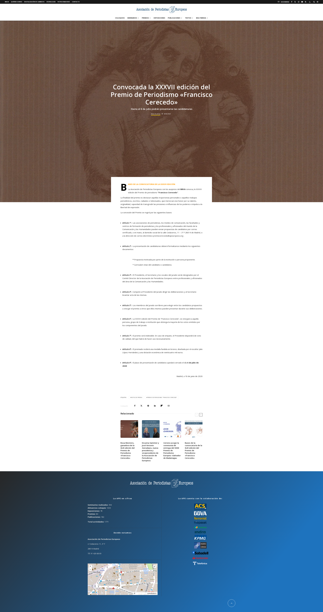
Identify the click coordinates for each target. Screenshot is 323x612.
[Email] (169, 406)
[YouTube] (302, 2)
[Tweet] (141, 406)
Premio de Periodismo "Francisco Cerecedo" (162, 397)
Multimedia (201, 18)
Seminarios (132, 18)
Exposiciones (159, 18)
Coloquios (120, 18)
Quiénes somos (16, 2)
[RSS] (305, 2)
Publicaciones (174, 18)
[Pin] (148, 406)
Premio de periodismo (158, 192)
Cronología (51, 2)
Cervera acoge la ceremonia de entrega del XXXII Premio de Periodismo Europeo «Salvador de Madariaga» (172, 450)
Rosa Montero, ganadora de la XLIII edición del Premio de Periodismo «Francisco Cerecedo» (127, 450)
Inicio (7, 2)
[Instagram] (298, 2)
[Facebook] (291, 2)
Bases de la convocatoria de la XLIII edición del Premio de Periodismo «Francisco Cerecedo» (193, 450)
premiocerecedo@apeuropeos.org (168, 236)
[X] (295, 2)
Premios (145, 18)
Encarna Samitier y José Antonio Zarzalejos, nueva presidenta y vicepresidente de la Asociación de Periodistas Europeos (150, 452)
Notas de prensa (155, 114)
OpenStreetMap (141, 593)
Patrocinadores (64, 2)
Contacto (76, 2)
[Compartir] (134, 406)
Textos (188, 18)
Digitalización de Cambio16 (34, 2)
